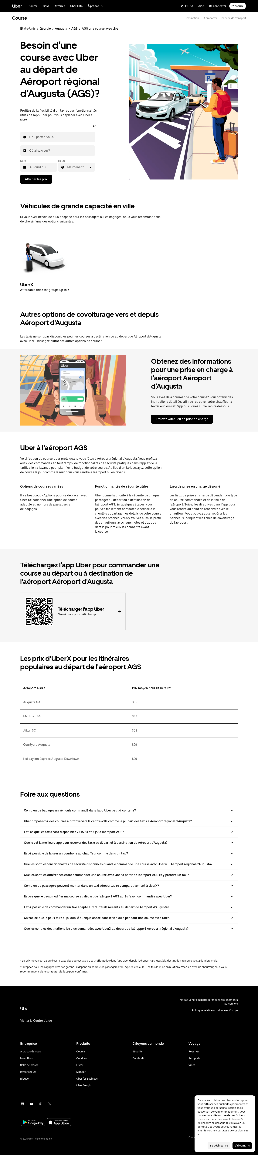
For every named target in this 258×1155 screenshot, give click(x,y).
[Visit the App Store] (59, 1122)
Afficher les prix (36, 179)
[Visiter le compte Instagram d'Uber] (40, 1103)
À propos (93, 6)
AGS (74, 28)
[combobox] (29, 137)
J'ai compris (242, 1145)
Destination (192, 18)
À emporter (210, 18)
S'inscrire (238, 6)
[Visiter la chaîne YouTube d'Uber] (31, 1103)
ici (199, 1134)
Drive (46, 6)
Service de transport (234, 18)
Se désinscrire (219, 1145)
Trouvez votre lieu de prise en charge (182, 419)
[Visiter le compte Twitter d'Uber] (49, 1103)
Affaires (60, 6)
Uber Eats (76, 6)
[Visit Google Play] (33, 1123)
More (23, 119)
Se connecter (217, 6)
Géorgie (45, 28)
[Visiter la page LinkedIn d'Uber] (22, 1103)
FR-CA (189, 6)
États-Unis (28, 28)
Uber (17, 6)
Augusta (61, 28)
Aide (201, 6)
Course (33, 6)
